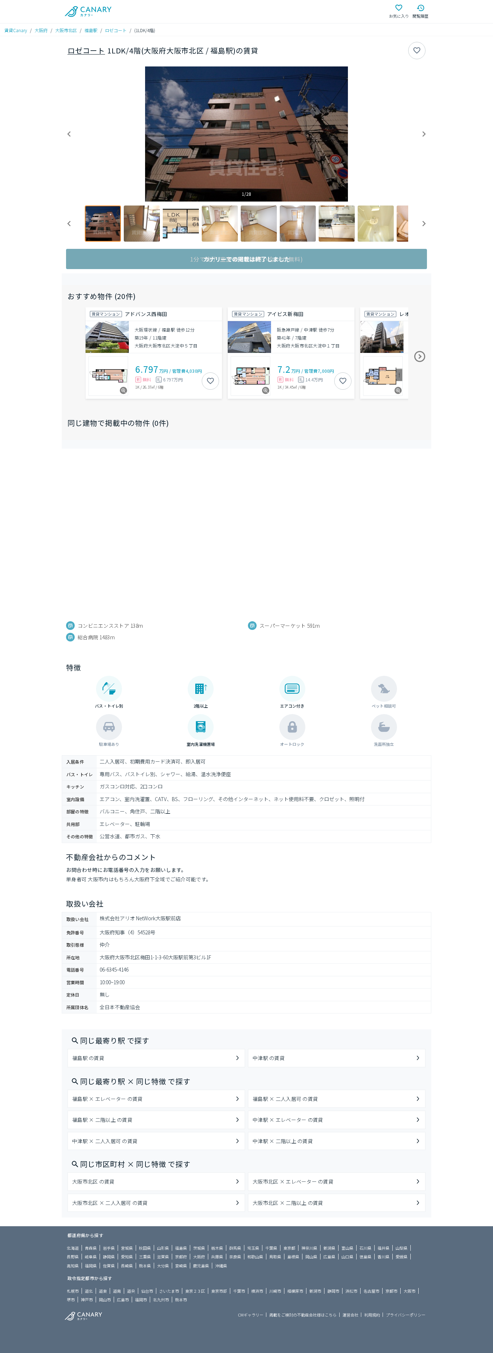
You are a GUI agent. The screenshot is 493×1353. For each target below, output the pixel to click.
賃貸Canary (15, 30)
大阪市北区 (66, 30)
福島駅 (90, 30)
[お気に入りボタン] (417, 50)
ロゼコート (116, 30)
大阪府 (41, 30)
